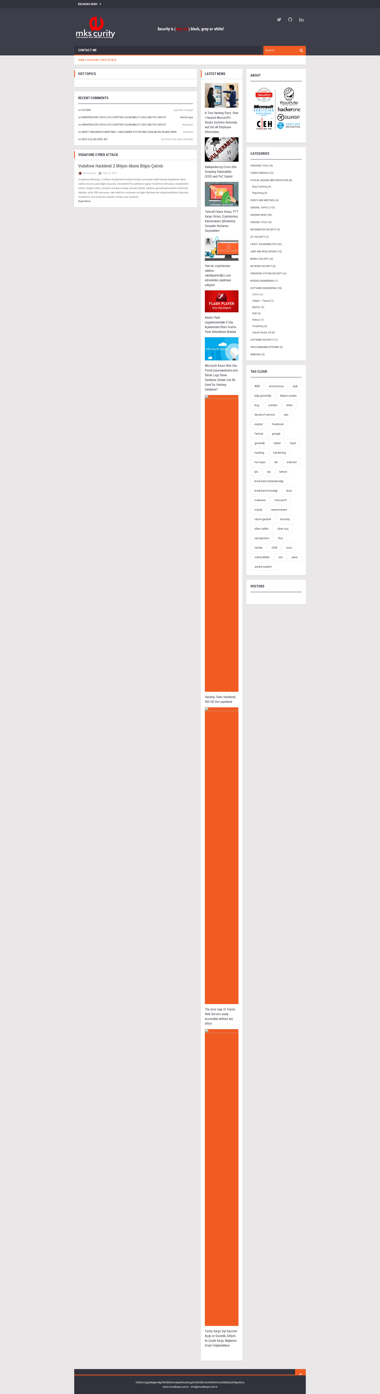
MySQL (256, 307)
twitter (259, 547)
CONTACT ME (87, 50)
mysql (258, 509)
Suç (280, 538)
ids (276, 462)
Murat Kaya (186, 117)
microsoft (281, 500)
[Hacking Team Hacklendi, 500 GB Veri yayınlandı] (221, 543)
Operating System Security (266, 273)
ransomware (279, 509)
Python (256, 319)
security (285, 519)
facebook (278, 424)
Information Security (263, 229)
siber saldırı (262, 528)
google (276, 433)
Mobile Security (259, 258)
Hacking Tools (259, 222)
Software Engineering (263, 288)
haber (277, 443)
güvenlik (260, 443)
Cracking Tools (259, 165)
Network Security (261, 266)
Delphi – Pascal (261, 300)
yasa (294, 557)
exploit (259, 424)
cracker (272, 405)
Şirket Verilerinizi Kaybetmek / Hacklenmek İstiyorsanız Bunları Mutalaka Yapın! (129, 131)
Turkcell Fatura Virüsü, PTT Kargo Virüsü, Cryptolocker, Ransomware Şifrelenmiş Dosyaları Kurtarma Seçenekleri (221, 221)
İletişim (86, 109)
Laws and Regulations (263, 251)
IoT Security (257, 236)
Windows (255, 354)
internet (292, 462)
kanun (283, 471)
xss (280, 557)
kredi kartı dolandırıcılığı (269, 481)
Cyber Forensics (260, 172)
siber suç (283, 528)
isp (269, 471)
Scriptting (257, 326)
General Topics (259, 207)
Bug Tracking (259, 186)
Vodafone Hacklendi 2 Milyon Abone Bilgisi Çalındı (120, 165)
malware (260, 500)
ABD (257, 386)
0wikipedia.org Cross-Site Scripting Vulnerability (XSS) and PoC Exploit (124, 117)
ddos (289, 405)
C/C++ (255, 294)
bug (257, 405)
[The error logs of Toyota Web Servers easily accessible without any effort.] (221, 855)
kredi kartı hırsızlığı (266, 490)
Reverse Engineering (262, 280)
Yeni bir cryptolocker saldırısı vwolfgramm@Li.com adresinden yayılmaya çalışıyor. (218, 275)
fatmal (259, 433)
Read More (84, 201)
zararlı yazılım (263, 566)
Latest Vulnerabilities (263, 244)
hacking (259, 452)
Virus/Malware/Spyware (264, 347)
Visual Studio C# (261, 332)
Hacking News (258, 214)
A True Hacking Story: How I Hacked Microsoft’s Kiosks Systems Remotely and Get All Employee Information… (221, 122)
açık (295, 386)
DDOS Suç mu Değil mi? (95, 139)
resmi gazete (263, 519)
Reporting (258, 192)
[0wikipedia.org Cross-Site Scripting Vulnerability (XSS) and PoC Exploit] (221, 149)
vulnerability (262, 557)
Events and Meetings (262, 200)
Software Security (261, 339)
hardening (279, 452)
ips (256, 471)
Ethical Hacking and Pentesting (269, 180)
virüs (289, 547)
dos (286, 414)
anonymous (276, 386)
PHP (254, 313)
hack (293, 443)
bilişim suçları (288, 395)
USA (274, 547)
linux (289, 490)
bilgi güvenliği (263, 395)
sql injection (262, 538)
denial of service (265, 414)
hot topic (260, 462)
